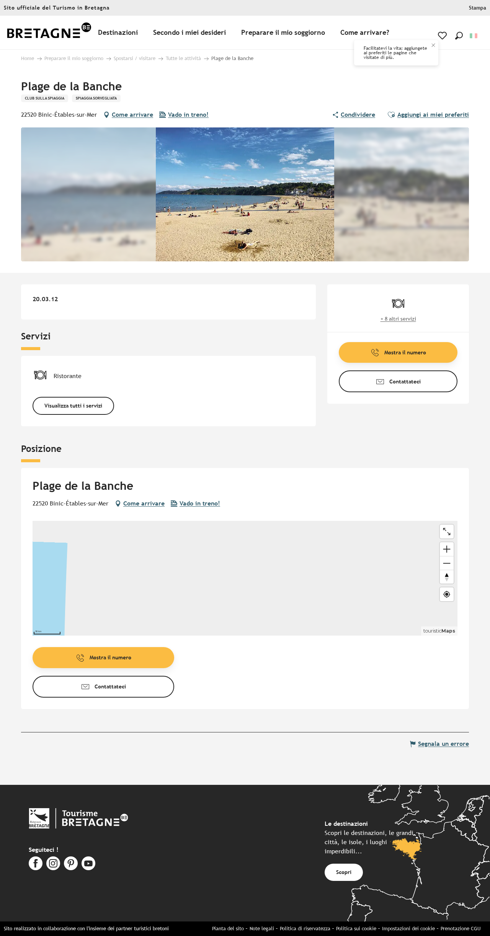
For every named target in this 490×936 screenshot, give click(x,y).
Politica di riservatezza (305, 928)
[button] (459, 35)
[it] (474, 35)
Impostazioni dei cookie (408, 928)
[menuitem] (49, 32)
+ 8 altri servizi (398, 319)
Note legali (262, 928)
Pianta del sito (228, 928)
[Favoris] (443, 35)
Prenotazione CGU (460, 928)
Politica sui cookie (356, 928)
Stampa (477, 8)
